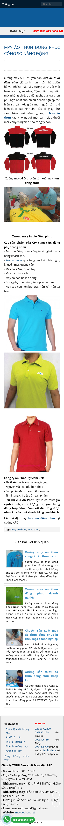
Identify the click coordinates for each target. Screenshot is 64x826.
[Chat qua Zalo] (56, 795)
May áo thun (14, 260)
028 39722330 (43, 728)
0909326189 (42, 739)
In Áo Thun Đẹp (15, 19)
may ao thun (18, 529)
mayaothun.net (25, 812)
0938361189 (42, 732)
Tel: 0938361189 (23, 819)
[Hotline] (6, 819)
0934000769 (42, 746)
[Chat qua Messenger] (56, 803)
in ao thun (33, 529)
